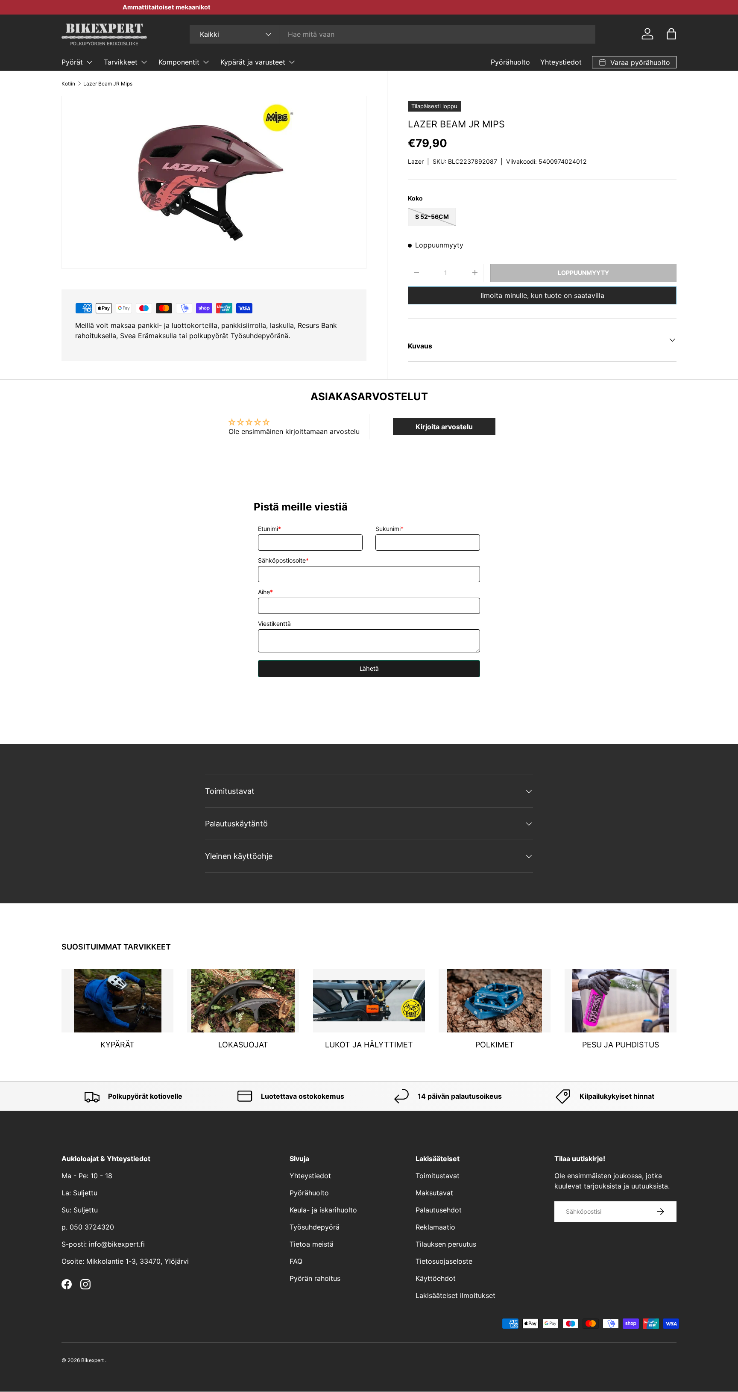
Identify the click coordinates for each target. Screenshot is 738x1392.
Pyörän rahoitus (315, 1278)
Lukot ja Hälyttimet (369, 1045)
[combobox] (393, 34)
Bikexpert (92, 1360)
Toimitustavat (438, 1175)
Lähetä (369, 668)
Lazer (416, 161)
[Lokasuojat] (243, 1000)
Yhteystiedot (561, 62)
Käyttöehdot (436, 1278)
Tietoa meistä (312, 1244)
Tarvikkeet (121, 62)
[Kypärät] (117, 1000)
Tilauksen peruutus (446, 1244)
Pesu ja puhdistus (620, 1045)
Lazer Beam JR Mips (107, 83)
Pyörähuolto (510, 62)
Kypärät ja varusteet (252, 62)
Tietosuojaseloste (444, 1261)
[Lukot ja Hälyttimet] (369, 1000)
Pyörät (72, 62)
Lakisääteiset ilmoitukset (455, 1295)
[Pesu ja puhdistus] (620, 1000)
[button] (671, 33)
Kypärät (117, 1045)
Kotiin (68, 83)
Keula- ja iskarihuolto (323, 1210)
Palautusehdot (439, 1210)
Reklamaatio (435, 1227)
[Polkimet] (495, 1000)
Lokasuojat (243, 1045)
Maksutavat (434, 1193)
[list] (214, 182)
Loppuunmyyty (583, 272)
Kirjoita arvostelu (444, 426)
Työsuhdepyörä (315, 1227)
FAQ (296, 1261)
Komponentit (178, 62)
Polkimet (494, 1045)
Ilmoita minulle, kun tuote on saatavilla (542, 295)
